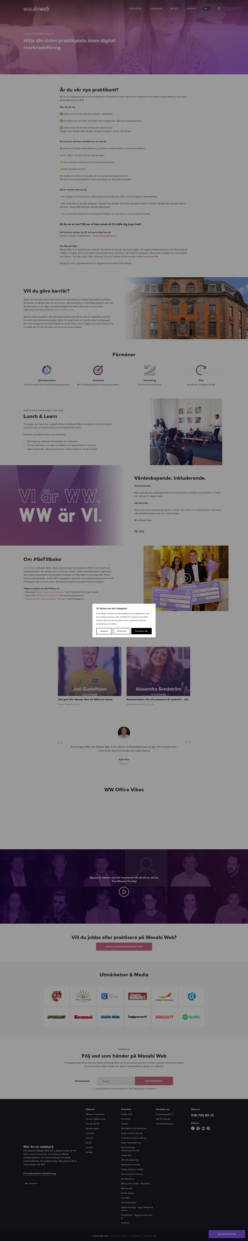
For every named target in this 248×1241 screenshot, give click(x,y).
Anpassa (104, 631)
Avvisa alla (121, 631)
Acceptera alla (141, 631)
